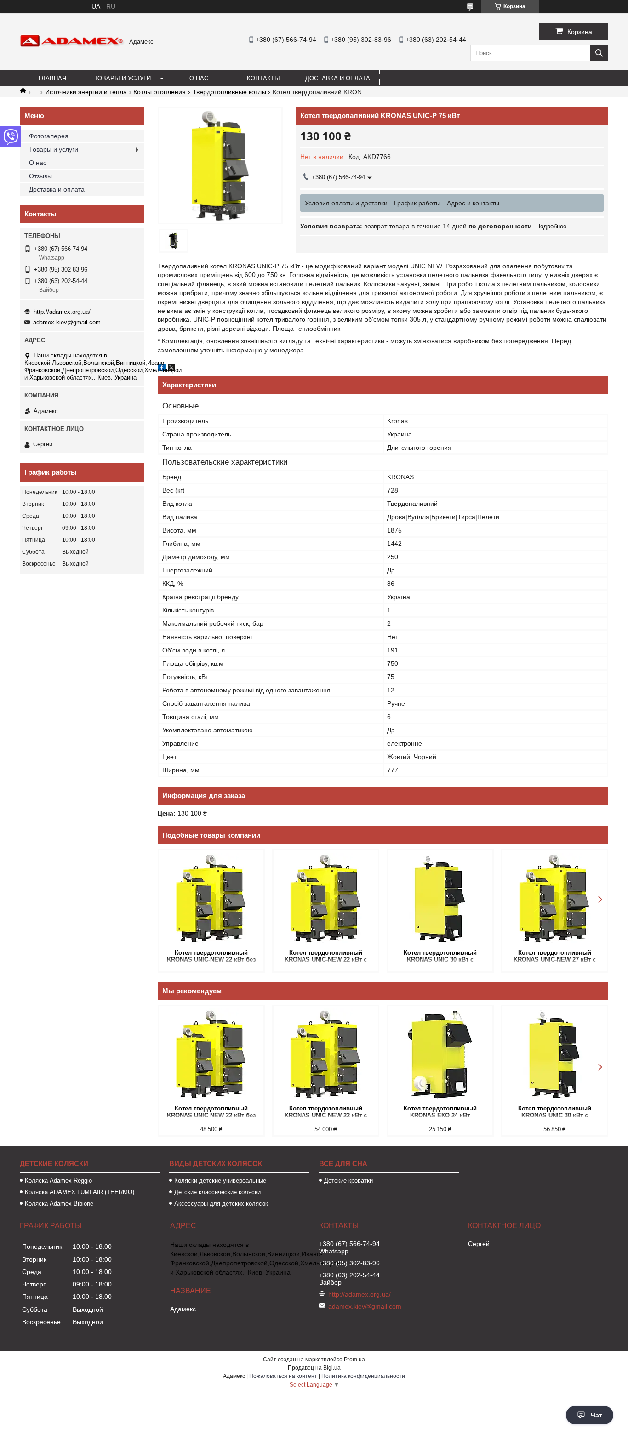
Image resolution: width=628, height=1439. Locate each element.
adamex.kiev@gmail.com (67, 322)
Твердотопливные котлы (229, 92)
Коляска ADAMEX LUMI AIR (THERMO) (79, 1192)
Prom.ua (354, 1359)
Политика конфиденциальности (363, 1376)
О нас (198, 78)
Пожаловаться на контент (283, 1376)
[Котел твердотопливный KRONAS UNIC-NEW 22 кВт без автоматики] (211, 899)
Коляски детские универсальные (220, 1180)
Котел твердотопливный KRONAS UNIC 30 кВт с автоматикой (440, 956)
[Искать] (599, 53)
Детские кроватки (348, 1180)
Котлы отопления (159, 92)
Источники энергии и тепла (86, 92)
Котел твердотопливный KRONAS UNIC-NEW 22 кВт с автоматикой (326, 956)
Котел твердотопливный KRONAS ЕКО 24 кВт (440, 1112)
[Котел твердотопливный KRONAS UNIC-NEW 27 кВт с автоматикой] (555, 899)
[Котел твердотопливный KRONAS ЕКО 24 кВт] (440, 1054)
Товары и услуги (122, 78)
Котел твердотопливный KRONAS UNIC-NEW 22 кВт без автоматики (211, 956)
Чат (596, 1415)
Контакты (263, 78)
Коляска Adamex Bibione (59, 1203)
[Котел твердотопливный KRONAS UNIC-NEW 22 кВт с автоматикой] (326, 899)
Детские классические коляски (217, 1192)
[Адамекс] (72, 45)
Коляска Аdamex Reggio (58, 1180)
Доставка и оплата (337, 78)
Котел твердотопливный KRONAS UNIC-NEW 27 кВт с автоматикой (555, 956)
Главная (52, 78)
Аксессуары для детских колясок (221, 1203)
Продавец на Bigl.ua (314, 1368)
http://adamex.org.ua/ (62, 311)
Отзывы (40, 176)
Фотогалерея (49, 136)
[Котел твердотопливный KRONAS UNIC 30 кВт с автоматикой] (440, 899)
